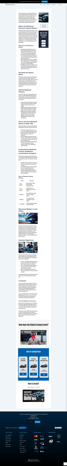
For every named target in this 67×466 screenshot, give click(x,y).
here (19, 306)
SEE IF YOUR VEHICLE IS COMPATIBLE (44, 26)
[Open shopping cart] (59, 5)
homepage (31, 295)
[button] (33, 395)
